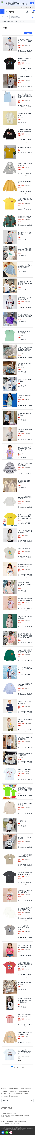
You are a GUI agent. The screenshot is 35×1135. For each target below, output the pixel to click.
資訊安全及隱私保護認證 (22, 1093)
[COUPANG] (6, 1108)
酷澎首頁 (4, 21)
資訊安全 (11, 1093)
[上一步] (8, 1067)
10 (23, 1068)
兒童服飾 (10, 21)
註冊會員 (27, 8)
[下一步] (26, 1067)
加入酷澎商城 (4, 1096)
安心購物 (3, 1093)
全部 (3, 17)
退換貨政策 (4, 1090)
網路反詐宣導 (14, 1096)
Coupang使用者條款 (26, 1088)
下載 (32, 3)
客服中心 (32, 8)
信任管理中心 (13, 1090)
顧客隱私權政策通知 (24, 1090)
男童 (16, 21)
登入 (22, 8)
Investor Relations (13, 1088)
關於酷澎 (3, 1088)
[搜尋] (32, 17)
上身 (20, 21)
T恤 (24, 21)
